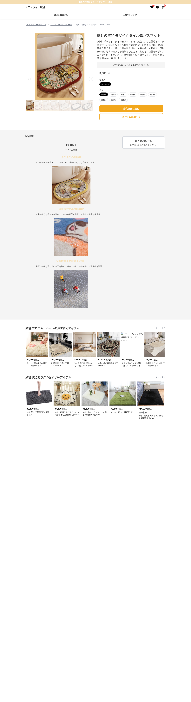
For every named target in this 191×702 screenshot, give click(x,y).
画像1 (103, 94)
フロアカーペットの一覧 (61, 24)
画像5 (142, 94)
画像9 (123, 100)
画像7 (103, 100)
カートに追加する (131, 117)
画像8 (113, 100)
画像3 (123, 94)
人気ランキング (130, 15)
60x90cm (105, 84)
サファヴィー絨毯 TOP (36, 24)
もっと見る (160, 328)
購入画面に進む (131, 108)
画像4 (132, 94)
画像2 (113, 94)
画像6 (152, 94)
